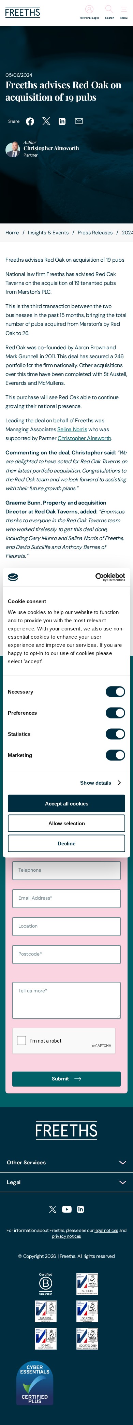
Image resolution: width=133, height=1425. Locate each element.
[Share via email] (79, 121)
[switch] (115, 712)
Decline (66, 843)
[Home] (66, 1138)
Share (13, 121)
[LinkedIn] (80, 1210)
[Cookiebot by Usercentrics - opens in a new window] (95, 577)
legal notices (106, 1230)
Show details (95, 783)
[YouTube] (67, 1210)
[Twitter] (52, 1210)
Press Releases (95, 232)
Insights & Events (48, 232)
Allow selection (66, 823)
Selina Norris (72, 429)
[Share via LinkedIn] (63, 121)
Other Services (26, 1162)
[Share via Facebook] (30, 121)
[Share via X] (46, 121)
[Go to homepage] (22, 16)
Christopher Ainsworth (84, 438)
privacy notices (66, 1236)
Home (12, 232)
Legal (13, 1182)
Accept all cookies (66, 803)
